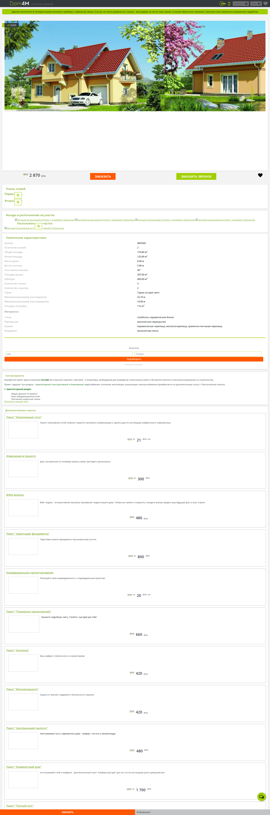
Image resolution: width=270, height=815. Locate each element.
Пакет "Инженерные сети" (24, 587)
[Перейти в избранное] (265, 2)
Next (252, 95)
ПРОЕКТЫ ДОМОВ (42, 4)
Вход (254, 3)
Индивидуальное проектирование (29, 743)
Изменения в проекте (21, 626)
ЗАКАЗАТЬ (103, 176)
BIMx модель (15, 665)
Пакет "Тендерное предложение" (28, 782)
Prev (17, 95)
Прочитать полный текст (16, 571)
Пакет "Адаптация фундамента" (28, 704)
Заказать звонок (196, 176)
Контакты (238, 3)
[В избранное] (260, 175)
